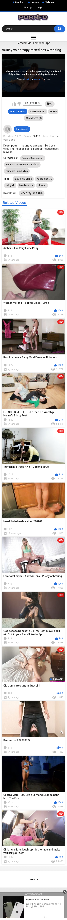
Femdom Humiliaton (17, 171)
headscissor (26, 185)
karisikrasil (22, 129)
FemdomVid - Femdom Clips (33, 43)
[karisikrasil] (7, 129)
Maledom (50, 2)
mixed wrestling (23, 179)
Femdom (19, 2)
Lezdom (35, 2)
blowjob (42, 185)
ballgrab (10, 185)
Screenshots (37, 111)
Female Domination (32, 158)
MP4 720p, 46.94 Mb (32, 193)
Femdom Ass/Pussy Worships (22, 164)
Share (53, 111)
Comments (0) (33, 118)
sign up (37, 79)
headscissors (44, 179)
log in (27, 79)
